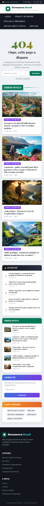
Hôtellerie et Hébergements (14, 21)
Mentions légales (8, 490)
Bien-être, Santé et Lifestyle (15, 26)
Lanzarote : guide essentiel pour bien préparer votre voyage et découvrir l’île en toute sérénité (21, 169)
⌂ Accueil (7, 16)
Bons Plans (34, 26)
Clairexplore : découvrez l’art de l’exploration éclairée (19, 212)
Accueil (4, 483)
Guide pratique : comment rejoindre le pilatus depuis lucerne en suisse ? (21, 253)
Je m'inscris (22, 395)
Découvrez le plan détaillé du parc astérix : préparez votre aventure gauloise (20, 125)
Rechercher (35, 73)
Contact (5, 487)
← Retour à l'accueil (22, 79)
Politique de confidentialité (11, 494)
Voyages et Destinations (24, 16)
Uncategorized (31, 414)
